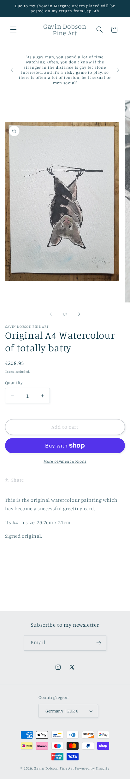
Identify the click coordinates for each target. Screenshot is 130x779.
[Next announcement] (118, 70)
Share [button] (17, 480)
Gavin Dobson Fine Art (54, 768)
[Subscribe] (99, 643)
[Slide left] (51, 314)
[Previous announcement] (12, 70)
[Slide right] (79, 314)
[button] (13, 29)
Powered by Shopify (92, 768)
